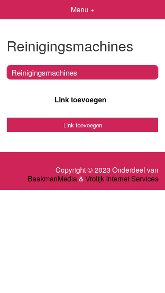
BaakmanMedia (52, 178)
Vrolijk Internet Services (121, 178)
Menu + (82, 9)
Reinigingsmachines (44, 72)
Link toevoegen (80, 99)
